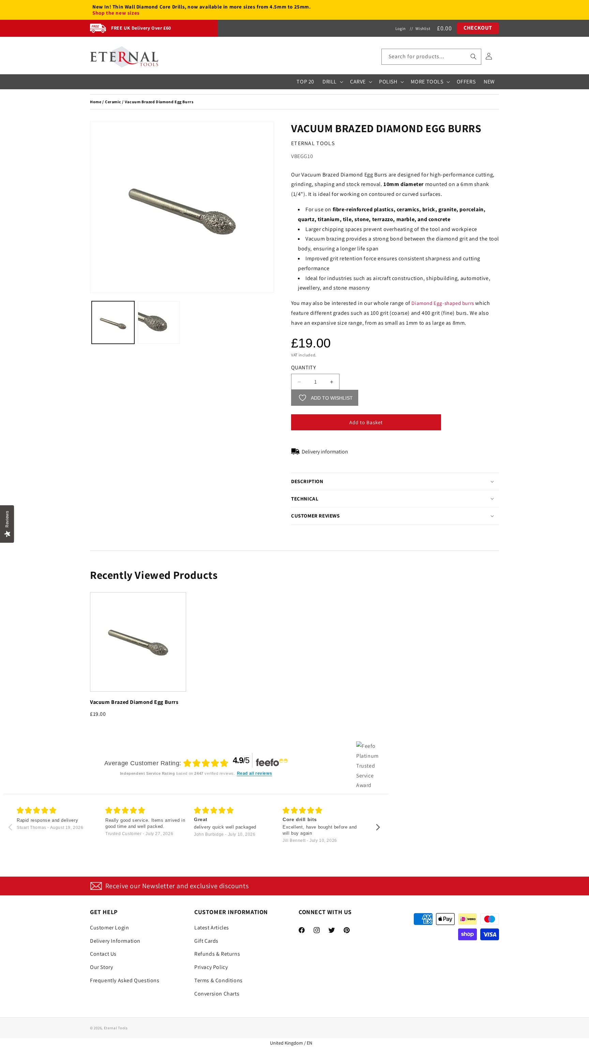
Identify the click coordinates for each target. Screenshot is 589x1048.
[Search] (473, 56)
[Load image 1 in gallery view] (113, 322)
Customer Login (109, 927)
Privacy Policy (211, 966)
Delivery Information (115, 940)
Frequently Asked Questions (125, 980)
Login (400, 28)
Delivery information (325, 451)
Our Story (101, 966)
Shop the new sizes (116, 13)
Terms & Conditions (218, 980)
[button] (431, 57)
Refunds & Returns (217, 953)
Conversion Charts (216, 993)
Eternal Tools (116, 1028)
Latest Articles (211, 927)
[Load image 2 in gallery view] (159, 322)
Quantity (303, 367)
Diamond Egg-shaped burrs (442, 303)
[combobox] (431, 56)
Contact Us (103, 953)
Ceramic (113, 101)
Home (95, 101)
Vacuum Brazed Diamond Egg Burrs (134, 702)
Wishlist (423, 28)
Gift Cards (206, 940)
